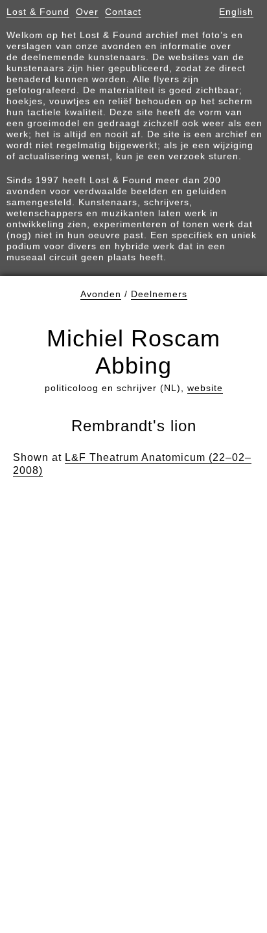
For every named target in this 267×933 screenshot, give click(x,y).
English (236, 11)
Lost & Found (37, 11)
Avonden (100, 294)
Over (87, 11)
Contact (123, 11)
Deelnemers (159, 294)
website (205, 388)
